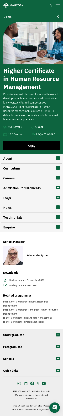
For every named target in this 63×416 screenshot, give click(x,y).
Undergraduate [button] (13, 335)
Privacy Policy (36, 406)
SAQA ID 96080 (45, 134)
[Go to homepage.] (13, 5)
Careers (9, 178)
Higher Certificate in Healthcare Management (27, 317)
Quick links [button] (10, 371)
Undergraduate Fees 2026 (23, 285)
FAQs (7, 198)
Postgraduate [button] (12, 347)
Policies (46, 406)
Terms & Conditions (20, 406)
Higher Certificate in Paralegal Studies (23, 321)
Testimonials (12, 217)
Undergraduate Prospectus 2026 (26, 280)
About (7, 158)
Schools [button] (8, 359)
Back (8, 17)
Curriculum (11, 168)
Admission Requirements (22, 188)
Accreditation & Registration (37, 409)
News (7, 207)
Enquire (9, 227)
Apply (31, 146)
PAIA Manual (18, 409)
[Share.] (58, 16)
